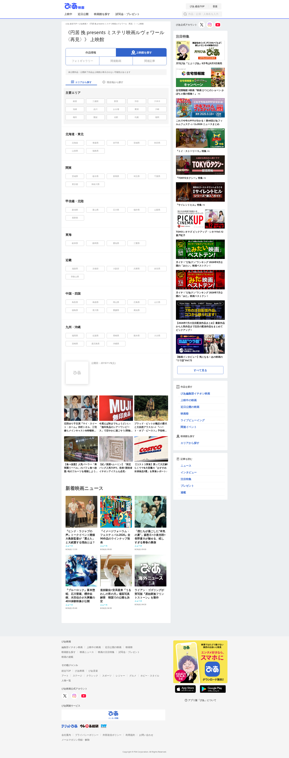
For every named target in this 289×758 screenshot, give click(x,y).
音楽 (215, 6)
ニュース (186, 465)
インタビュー (189, 472)
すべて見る (200, 370)
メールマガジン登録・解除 (76, 739)
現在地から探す (115, 82)
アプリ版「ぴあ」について (202, 700)
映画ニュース (87, 652)
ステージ (77, 675)
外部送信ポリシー (112, 734)
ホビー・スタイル (149, 675)
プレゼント (187, 486)
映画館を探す (102, 14)
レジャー (120, 675)
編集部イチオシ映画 (72, 647)
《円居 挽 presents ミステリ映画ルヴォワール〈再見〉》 (112, 23)
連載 (183, 492)
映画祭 (185, 413)
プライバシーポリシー (87, 734)
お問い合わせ (146, 734)
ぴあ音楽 (93, 670)
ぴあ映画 (82, 23)
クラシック (92, 675)
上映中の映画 (189, 400)
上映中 (68, 14)
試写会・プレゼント (128, 14)
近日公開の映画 (190, 407)
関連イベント (189, 427)
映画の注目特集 (106, 652)
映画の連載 (67, 656)
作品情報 (90, 52)
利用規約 (130, 734)
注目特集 (186, 479)
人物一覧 (66, 680)
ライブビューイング (193, 420)
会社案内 (66, 734)
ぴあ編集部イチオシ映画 (195, 393)
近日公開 (83, 14)
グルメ (132, 675)
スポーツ (107, 675)
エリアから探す (190, 443)
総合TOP (66, 670)
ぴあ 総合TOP (197, 6)
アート (65, 675)
